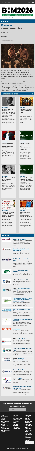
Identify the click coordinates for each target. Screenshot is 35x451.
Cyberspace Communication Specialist (20, 359)
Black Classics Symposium (6, 180)
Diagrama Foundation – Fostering (22, 289)
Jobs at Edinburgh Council (5, 430)
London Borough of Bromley (20, 270)
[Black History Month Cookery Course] (8, 204)
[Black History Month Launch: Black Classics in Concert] (26, 169)
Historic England (22, 339)
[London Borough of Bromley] (6, 271)
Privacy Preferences (29, 442)
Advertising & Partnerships (28, 438)
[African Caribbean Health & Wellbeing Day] (26, 204)
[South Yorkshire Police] (6, 371)
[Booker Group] (6, 329)
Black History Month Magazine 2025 (28, 434)
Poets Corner (16, 427)
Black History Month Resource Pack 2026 (28, 430)
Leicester (11, 17)
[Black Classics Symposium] (8, 169)
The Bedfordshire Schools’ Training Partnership (22, 320)
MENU (29, 2)
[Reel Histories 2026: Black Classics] (26, 135)
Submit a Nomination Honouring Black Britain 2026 (28, 420)
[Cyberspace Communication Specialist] (6, 359)
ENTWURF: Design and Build (23, 448)
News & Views (4, 417)
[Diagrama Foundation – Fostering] (6, 290)
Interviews (3, 418)
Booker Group (17, 329)
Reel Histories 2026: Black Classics (25, 148)
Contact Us (27, 440)
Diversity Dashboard (3, 423)
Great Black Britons (17, 418)
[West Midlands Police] (6, 281)
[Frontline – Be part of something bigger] (6, 259)
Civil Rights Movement (15, 424)
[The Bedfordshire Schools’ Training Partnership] (6, 321)
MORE (29, 94)
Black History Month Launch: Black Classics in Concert (26, 180)
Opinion (3, 419)
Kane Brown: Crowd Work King (7, 147)
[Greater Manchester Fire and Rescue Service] (6, 249)
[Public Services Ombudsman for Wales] (6, 310)
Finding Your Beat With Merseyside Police (22, 349)
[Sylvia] (26, 101)
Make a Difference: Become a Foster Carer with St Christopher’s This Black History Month (22, 299)
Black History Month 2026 (28, 416)
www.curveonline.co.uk (7, 41)
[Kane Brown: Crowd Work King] (8, 135)
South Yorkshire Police (19, 370)
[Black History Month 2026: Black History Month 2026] (17, 11)
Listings (6, 17)
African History (16, 419)
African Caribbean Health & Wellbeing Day (26, 215)
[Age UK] (6, 380)
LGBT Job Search (5, 428)
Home (2, 17)
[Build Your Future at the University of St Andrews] (6, 388)
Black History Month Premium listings (28, 425)
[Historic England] (6, 341)
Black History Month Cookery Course (8, 215)
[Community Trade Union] (6, 240)
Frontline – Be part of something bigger (21, 259)
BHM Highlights (5, 421)
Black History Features (16, 416)
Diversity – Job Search (4, 426)
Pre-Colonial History (16, 421)
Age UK (19, 378)
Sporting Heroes (16, 428)
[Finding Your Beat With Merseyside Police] (6, 350)
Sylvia (21, 112)
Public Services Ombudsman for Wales (21, 310)
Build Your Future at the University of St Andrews (22, 387)
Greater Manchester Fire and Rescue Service (21, 249)
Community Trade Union (19, 239)
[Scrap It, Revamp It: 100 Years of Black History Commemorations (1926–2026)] (8, 101)
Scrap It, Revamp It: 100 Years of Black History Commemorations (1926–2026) (8, 114)
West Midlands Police (23, 280)
